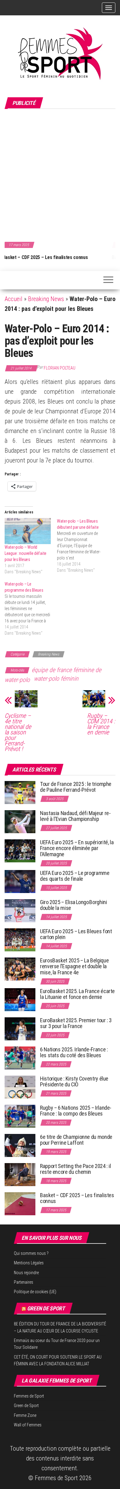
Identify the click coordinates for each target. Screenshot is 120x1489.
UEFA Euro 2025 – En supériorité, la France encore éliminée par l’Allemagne (77, 848)
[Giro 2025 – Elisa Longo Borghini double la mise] (20, 910)
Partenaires (23, 1282)
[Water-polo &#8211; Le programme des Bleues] (31, 608)
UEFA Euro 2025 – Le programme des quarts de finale (75, 876)
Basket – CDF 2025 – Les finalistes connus (77, 1198)
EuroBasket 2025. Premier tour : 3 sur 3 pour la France (76, 1023)
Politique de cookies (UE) (35, 1291)
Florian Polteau (59, 367)
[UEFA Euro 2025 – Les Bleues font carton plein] (20, 939)
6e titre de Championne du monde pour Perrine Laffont (76, 1140)
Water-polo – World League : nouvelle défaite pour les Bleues (25, 553)
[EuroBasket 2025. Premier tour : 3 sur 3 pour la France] (20, 1028)
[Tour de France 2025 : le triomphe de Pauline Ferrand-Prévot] (20, 792)
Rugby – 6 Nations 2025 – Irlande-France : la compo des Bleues (75, 1110)
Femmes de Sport (29, 1396)
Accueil (13, 299)
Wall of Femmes (28, 1424)
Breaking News (46, 299)
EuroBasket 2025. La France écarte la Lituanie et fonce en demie (77, 994)
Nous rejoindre (26, 1272)
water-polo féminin (56, 678)
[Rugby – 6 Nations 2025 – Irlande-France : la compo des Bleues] (20, 1116)
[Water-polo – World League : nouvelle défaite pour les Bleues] (28, 531)
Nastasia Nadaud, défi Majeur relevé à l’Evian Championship (75, 816)
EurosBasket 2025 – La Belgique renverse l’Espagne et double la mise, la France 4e (74, 966)
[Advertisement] (60, 174)
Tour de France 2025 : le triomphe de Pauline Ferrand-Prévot (75, 787)
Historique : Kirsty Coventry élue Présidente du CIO (74, 1081)
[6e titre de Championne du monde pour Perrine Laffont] (20, 1145)
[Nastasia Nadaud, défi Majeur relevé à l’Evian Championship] (20, 821)
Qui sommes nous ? (31, 1253)
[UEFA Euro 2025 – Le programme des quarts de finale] (20, 881)
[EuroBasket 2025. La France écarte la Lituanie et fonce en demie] (20, 999)
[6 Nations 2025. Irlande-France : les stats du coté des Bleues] (20, 1057)
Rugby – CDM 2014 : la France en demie (101, 724)
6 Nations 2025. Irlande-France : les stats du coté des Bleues (74, 1052)
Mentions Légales (29, 1262)
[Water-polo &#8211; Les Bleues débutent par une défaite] (83, 545)
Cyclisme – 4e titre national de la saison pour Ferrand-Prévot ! (18, 732)
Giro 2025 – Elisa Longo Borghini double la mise (73, 905)
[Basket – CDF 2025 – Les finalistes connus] (20, 1203)
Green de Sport (46, 1308)
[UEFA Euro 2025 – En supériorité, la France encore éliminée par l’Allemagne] (20, 850)
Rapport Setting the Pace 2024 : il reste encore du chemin (75, 1169)
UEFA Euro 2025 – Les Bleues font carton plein (76, 934)
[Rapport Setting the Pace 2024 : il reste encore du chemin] (20, 1174)
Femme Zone (25, 1415)
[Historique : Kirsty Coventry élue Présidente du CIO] (20, 1086)
